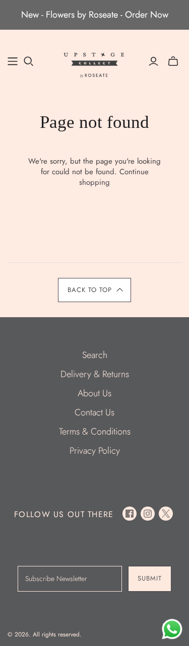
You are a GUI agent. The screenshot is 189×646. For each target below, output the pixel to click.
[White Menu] (13, 61)
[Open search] (29, 61)
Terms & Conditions (95, 431)
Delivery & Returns (94, 374)
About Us (94, 393)
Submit (150, 578)
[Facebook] (129, 514)
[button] (95, 290)
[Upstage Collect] (94, 63)
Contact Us (94, 412)
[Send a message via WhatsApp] (172, 629)
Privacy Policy (95, 450)
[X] (166, 514)
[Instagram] (148, 514)
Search (94, 355)
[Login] (153, 61)
